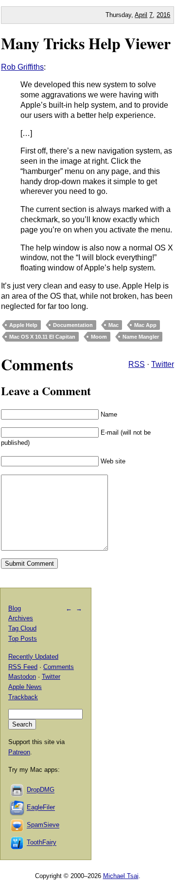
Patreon (19, 752)
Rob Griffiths (22, 67)
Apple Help (23, 325)
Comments (58, 666)
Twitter (162, 364)
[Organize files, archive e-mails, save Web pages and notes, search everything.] (17, 807)
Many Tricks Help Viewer (86, 43)
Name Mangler (140, 337)
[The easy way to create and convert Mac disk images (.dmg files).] (17, 790)
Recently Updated (33, 656)
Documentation (73, 325)
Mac (113, 325)
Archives (20, 618)
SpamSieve (43, 825)
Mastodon (22, 676)
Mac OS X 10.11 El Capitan (42, 337)
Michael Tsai (121, 876)
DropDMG (40, 790)
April (141, 15)
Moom (99, 337)
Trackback (23, 697)
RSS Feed (22, 666)
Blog (14, 608)
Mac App (145, 325)
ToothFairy (41, 842)
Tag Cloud (22, 628)
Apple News (25, 686)
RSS (136, 364)
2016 (163, 15)
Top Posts (22, 638)
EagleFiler (41, 807)
